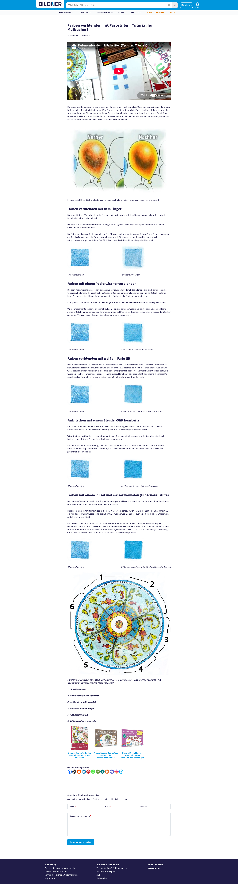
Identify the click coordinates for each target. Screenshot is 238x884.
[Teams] (112, 772)
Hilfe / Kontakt (155, 864)
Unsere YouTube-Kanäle (56, 871)
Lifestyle (134, 12)
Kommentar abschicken (80, 842)
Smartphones (103, 12)
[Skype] (121, 772)
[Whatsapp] (93, 772)
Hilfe (172, 12)
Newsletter (154, 868)
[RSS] (107, 772)
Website (143, 806)
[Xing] (102, 772)
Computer (84, 12)
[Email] (98, 772)
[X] (74, 772)
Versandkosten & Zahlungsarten (112, 868)
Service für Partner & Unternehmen (61, 874)
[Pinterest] (88, 772)
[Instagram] (116, 772)
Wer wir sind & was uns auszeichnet (61, 868)
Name (72, 806)
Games (121, 12)
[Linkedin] (84, 772)
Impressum (50, 878)
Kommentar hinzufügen (80, 816)
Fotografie (65, 12)
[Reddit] (79, 772)
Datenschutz (103, 878)
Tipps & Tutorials (155, 12)
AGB (99, 874)
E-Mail (108, 806)
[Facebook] (70, 772)
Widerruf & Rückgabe (106, 871)
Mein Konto (186, 5)
